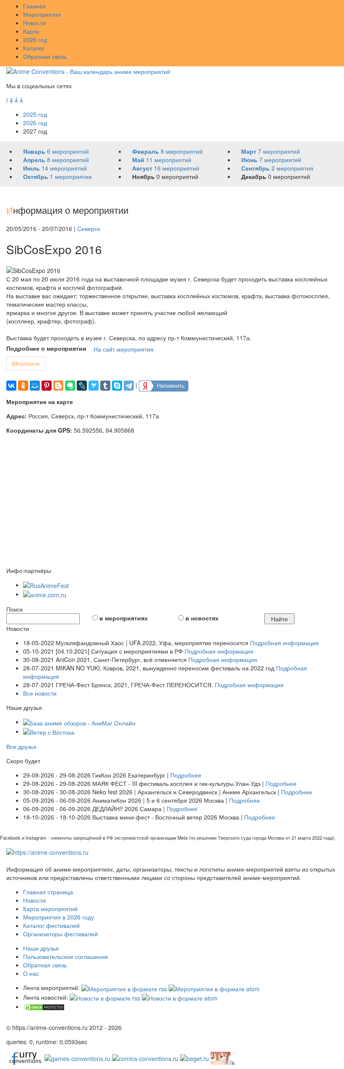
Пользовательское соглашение (65, 956)
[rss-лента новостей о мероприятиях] (105, 997)
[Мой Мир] (35, 386)
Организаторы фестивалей (60, 934)
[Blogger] (58, 386)
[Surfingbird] (94, 386)
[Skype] (117, 386)
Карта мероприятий (50, 908)
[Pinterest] (47, 386)
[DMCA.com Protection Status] (44, 1006)
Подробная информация (284, 642)
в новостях (202, 618)
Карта (31, 31)
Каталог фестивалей (51, 925)
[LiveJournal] (82, 386)
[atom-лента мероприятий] (214, 987)
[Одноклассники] (23, 386)
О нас (31, 973)
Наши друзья (41, 948)
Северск (88, 228)
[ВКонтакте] (11, 386)
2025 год (35, 114)
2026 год (35, 39)
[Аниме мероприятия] (47, 851)
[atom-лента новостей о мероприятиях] (180, 997)
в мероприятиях (123, 618)
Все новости (40, 693)
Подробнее (185, 775)
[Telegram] (129, 386)
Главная (34, 6)
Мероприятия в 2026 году (58, 917)
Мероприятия (42, 14)
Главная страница (48, 892)
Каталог (33, 48)
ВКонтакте (26, 363)
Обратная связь (45, 56)
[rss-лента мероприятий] (124, 987)
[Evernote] (70, 386)
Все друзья (21, 746)
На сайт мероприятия (124, 349)
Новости (34, 22)
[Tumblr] (105, 386)
